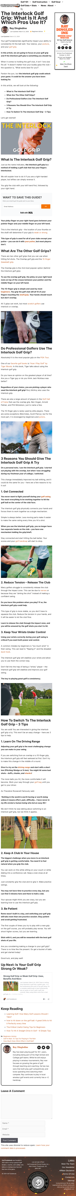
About (50, 5)
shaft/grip (24, 295)
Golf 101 (24, 2)
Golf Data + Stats (29, 5)
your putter (30, 241)
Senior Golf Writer (65, 37)
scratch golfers (34, 304)
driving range (24, 767)
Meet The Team (67, 1164)
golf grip (12, 47)
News (43, 5)
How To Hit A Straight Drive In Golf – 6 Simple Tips (28, 1031)
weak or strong (40, 232)
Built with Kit (26, 212)
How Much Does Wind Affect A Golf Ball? (18, 1041)
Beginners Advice (37, 31)
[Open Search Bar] (21, 9)
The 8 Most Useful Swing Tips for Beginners (25, 1027)
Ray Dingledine (18, 28)
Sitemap (71, 1181)
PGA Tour (44, 357)
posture (45, 44)
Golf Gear (56, 2)
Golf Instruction (39, 2)
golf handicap (21, 541)
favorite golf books (19, 363)
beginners (5, 292)
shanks (28, 773)
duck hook (5, 652)
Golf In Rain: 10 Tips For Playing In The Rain (19, 1039)
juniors (42, 417)
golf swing (46, 496)
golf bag (38, 782)
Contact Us (69, 1177)
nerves (44, 590)
